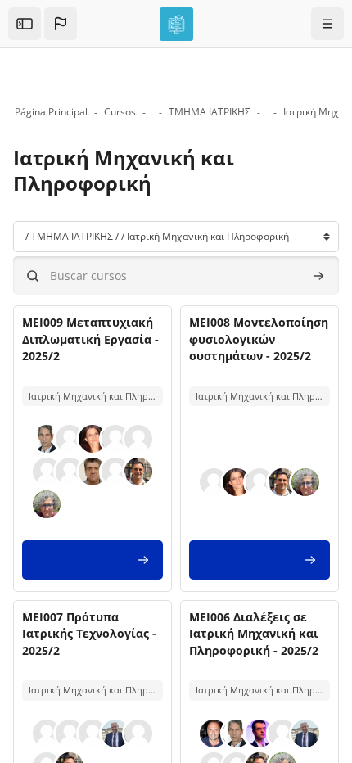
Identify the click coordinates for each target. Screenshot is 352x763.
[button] (60, 23)
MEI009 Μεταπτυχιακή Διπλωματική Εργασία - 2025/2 (90, 338)
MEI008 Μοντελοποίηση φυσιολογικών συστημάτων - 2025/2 (258, 338)
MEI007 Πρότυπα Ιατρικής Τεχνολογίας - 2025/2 (89, 633)
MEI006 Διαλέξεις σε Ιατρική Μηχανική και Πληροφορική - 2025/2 (253, 633)
